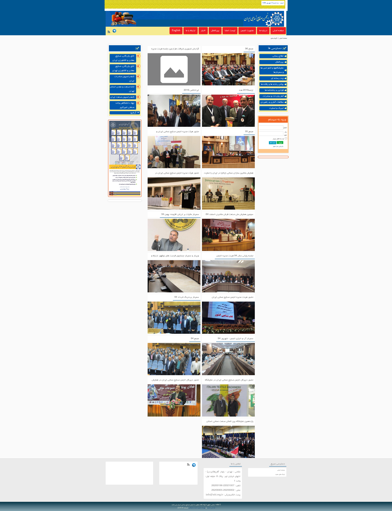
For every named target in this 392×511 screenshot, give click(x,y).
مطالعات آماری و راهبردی (272, 102)
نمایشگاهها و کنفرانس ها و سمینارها (272, 70)
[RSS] (108, 33)
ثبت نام (272, 143)
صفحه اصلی (278, 30)
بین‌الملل (215, 30)
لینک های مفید (280, 474)
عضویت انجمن (247, 30)
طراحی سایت (211, 508)
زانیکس (191, 508)
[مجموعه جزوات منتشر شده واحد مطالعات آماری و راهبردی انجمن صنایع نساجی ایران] (124, 164)
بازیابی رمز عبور (278, 146)
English (176, 30)
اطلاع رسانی (278, 56)
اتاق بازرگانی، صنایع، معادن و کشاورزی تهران (123, 68)
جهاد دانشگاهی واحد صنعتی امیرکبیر (124, 105)
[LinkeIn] (114, 31)
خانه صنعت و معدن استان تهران (122, 89)
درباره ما (263, 30)
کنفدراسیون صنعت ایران (122, 97)
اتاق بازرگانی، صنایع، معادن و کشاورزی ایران (123, 58)
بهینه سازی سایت (199, 508)
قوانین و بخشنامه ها (274, 90)
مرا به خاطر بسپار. (278, 139)
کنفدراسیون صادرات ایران (124, 78)
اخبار (203, 30)
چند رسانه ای (277, 78)
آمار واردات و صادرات (273, 96)
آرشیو (133, 112)
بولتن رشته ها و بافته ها (272, 84)
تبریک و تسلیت (276, 108)
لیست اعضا (230, 30)
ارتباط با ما (190, 30)
